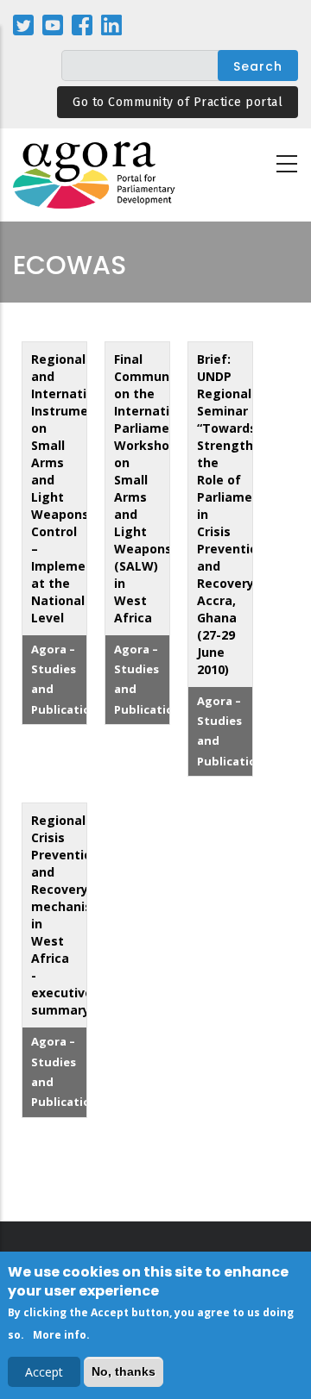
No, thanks (124, 1371)
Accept (44, 1372)
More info (59, 1334)
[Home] (95, 175)
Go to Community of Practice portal (177, 102)
